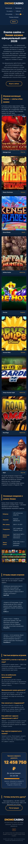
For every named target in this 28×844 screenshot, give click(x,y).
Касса (18, 14)
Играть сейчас (14, 84)
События (18, 11)
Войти (14, 21)
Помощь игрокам (13, 17)
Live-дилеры (9, 14)
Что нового (9, 11)
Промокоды (18, 8)
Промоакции (8, 8)
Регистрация (14, 808)
